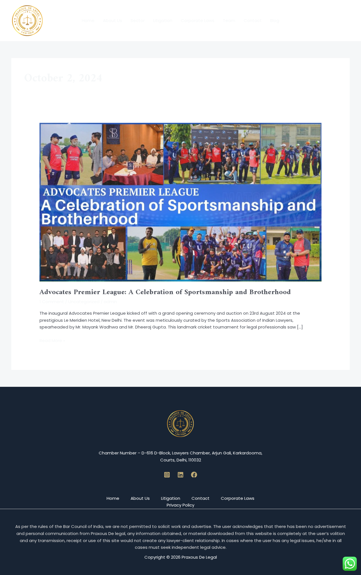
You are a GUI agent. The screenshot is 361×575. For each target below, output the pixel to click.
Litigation (162, 20)
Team (229, 20)
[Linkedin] (180, 475)
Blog (274, 20)
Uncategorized (84, 302)
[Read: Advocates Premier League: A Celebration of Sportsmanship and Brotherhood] (180, 202)
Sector (138, 20)
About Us (112, 20)
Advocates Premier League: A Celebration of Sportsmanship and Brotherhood (165, 292)
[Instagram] (167, 475)
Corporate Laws (197, 20)
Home (88, 20)
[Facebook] (194, 475)
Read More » (52, 340)
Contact (253, 20)
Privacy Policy (180, 505)
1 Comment (51, 302)
